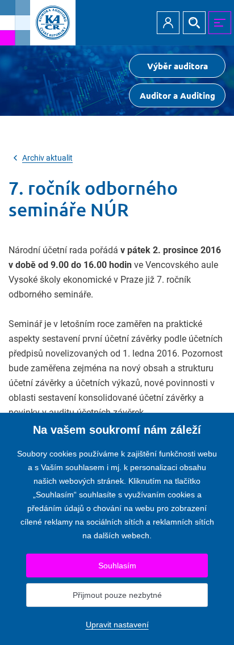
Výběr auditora (177, 66)
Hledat (194, 22)
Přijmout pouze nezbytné (117, 595)
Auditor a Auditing (177, 95)
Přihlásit (168, 22)
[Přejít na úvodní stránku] (38, 22)
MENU (219, 22)
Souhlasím (117, 565)
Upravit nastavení (117, 624)
